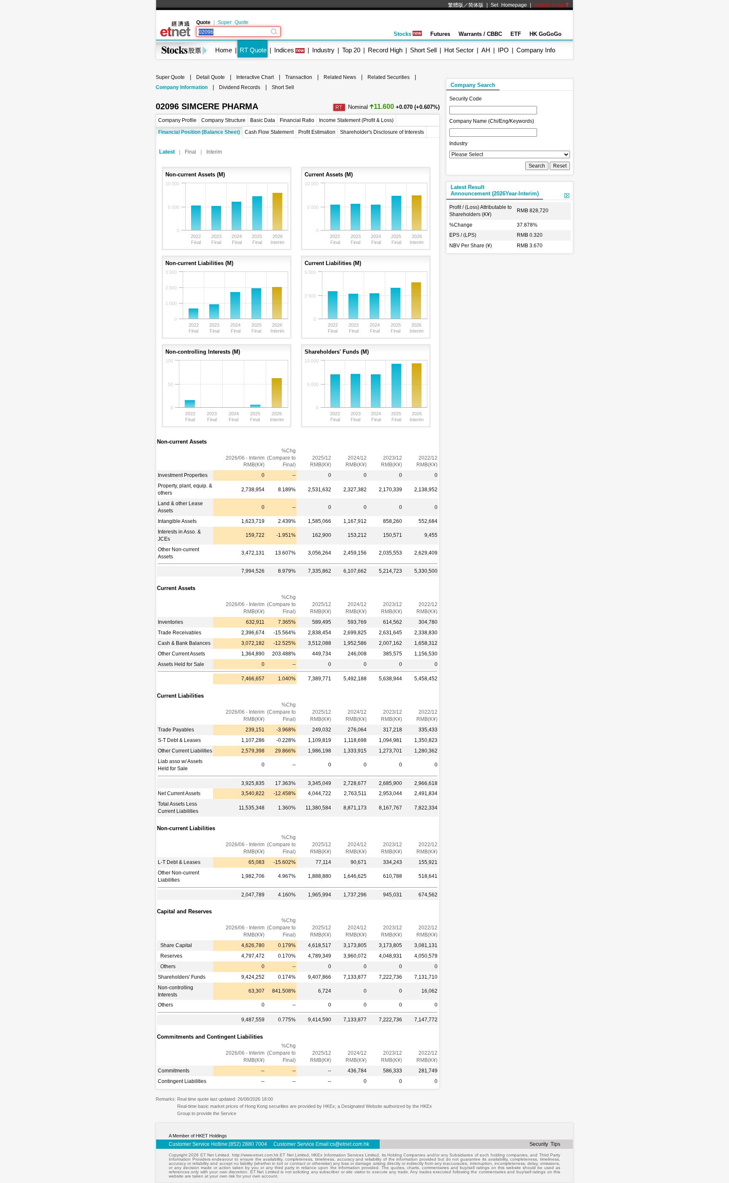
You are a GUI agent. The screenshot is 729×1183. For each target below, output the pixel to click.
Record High (385, 50)
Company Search (473, 85)
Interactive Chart (255, 77)
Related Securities (388, 77)
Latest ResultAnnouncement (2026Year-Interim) (495, 190)
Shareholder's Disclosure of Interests (382, 132)
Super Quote (233, 22)
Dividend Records (239, 87)
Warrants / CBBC (480, 34)
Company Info (535, 50)
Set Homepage (509, 5)
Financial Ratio (297, 120)
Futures (440, 34)
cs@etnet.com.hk (349, 1144)
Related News (340, 77)
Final (190, 152)
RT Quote (253, 50)
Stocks (402, 34)
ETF (515, 34)
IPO (503, 50)
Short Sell (423, 50)
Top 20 (351, 50)
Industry (323, 50)
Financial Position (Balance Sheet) (199, 132)
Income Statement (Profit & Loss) (356, 120)
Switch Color (549, 5)
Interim (214, 152)
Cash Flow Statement (269, 132)
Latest (167, 152)
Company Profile (177, 120)
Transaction (298, 77)
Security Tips (544, 1144)
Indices (284, 50)
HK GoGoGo (545, 34)
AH (485, 50)
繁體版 (455, 5)
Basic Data (262, 120)
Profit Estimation (316, 132)
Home (223, 50)
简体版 (475, 5)
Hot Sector (459, 50)
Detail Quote (210, 77)
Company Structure (223, 120)
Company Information (182, 87)
